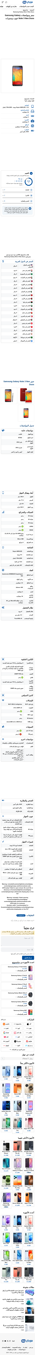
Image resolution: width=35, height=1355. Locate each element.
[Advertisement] (17, 40)
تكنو (18, 1037)
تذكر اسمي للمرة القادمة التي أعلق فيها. (21, 954)
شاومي (7, 1024)
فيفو (7, 1028)
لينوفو (7, 1045)
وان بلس (18, 1032)
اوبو (19, 1028)
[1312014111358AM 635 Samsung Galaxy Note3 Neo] (9, 395)
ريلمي (30, 1032)
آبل (30, 1024)
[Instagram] (3, 1341)
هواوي (30, 1041)
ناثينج (18, 1045)
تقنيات (22, 1295)
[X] (8, 1341)
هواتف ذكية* (27, 101)
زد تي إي (29, 1045)
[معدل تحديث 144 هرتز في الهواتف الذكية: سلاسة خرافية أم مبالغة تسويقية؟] (29, 1301)
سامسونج (16, 962)
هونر (30, 1028)
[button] (6, 2)
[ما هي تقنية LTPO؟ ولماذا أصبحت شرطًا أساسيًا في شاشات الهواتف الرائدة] (29, 1327)
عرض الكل (3, 1019)
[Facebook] (10, 1341)
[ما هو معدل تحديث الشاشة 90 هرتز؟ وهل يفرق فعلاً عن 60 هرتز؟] (29, 1293)
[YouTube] (5, 1341)
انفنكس (30, 1037)
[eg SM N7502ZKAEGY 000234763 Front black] (26, 413)
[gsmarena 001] (26, 395)
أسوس (7, 1041)
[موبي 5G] (27, 2)
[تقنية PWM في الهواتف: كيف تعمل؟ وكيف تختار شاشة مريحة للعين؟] (29, 1319)
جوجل (7, 1032)
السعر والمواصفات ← (21, 970)
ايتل (7, 1037)
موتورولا (18, 1041)
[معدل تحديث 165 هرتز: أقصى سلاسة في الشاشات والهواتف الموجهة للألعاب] (29, 1310)
